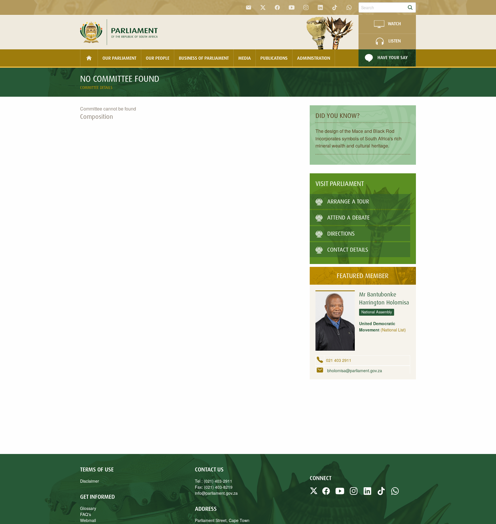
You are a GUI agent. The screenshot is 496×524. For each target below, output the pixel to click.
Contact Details (347, 249)
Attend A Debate (348, 217)
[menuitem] (89, 58)
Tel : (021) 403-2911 (213, 481)
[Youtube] (291, 7)
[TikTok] (335, 7)
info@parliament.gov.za (216, 493)
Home (89, 58)
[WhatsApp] (349, 7)
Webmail (88, 520)
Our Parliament (119, 58)
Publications (274, 58)
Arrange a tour (348, 201)
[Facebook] (277, 7)
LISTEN (394, 41)
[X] (263, 7)
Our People (157, 58)
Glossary (88, 508)
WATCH (394, 24)
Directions (341, 233)
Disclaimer (89, 481)
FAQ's (85, 514)
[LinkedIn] (320, 7)
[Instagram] (306, 7)
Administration (313, 58)
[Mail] (248, 7)
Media (244, 58)
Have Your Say (392, 57)
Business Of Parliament (204, 58)
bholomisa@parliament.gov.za (354, 370)
